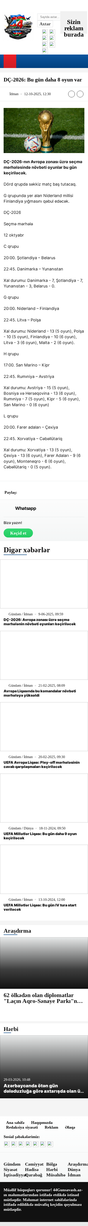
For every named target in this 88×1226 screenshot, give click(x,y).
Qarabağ (33, 1174)
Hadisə (32, 1169)
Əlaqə (70, 1127)
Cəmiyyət (34, 1164)
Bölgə (51, 1164)
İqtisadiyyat (15, 1174)
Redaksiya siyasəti (22, 1127)
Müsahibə (55, 1174)
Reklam (51, 1127)
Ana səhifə (15, 1122)
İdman (74, 1174)
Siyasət (10, 1169)
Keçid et (18, 533)
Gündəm (12, 1164)
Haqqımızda (42, 1122)
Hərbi (52, 1169)
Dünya (74, 1169)
